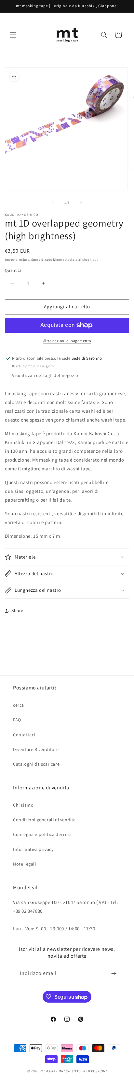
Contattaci (24, 735)
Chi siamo (23, 805)
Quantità (13, 270)
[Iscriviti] (113, 973)
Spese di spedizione (46, 259)
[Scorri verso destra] (81, 202)
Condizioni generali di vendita (44, 820)
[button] (13, 35)
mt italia (47, 1071)
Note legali (24, 864)
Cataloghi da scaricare (36, 764)
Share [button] (17, 610)
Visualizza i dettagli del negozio (45, 375)
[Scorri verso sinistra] (53, 202)
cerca (18, 705)
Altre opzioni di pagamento (67, 340)
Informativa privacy (33, 849)
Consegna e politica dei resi (42, 834)
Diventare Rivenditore (36, 749)
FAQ (17, 720)
